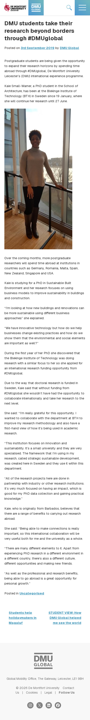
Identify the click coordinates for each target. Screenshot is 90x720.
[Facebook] (59, 707)
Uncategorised (31, 593)
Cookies (32, 692)
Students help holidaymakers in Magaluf (22, 618)
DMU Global (69, 48)
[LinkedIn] (50, 707)
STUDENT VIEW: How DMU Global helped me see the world (64, 618)
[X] (40, 707)
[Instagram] (31, 707)
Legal (48, 692)
